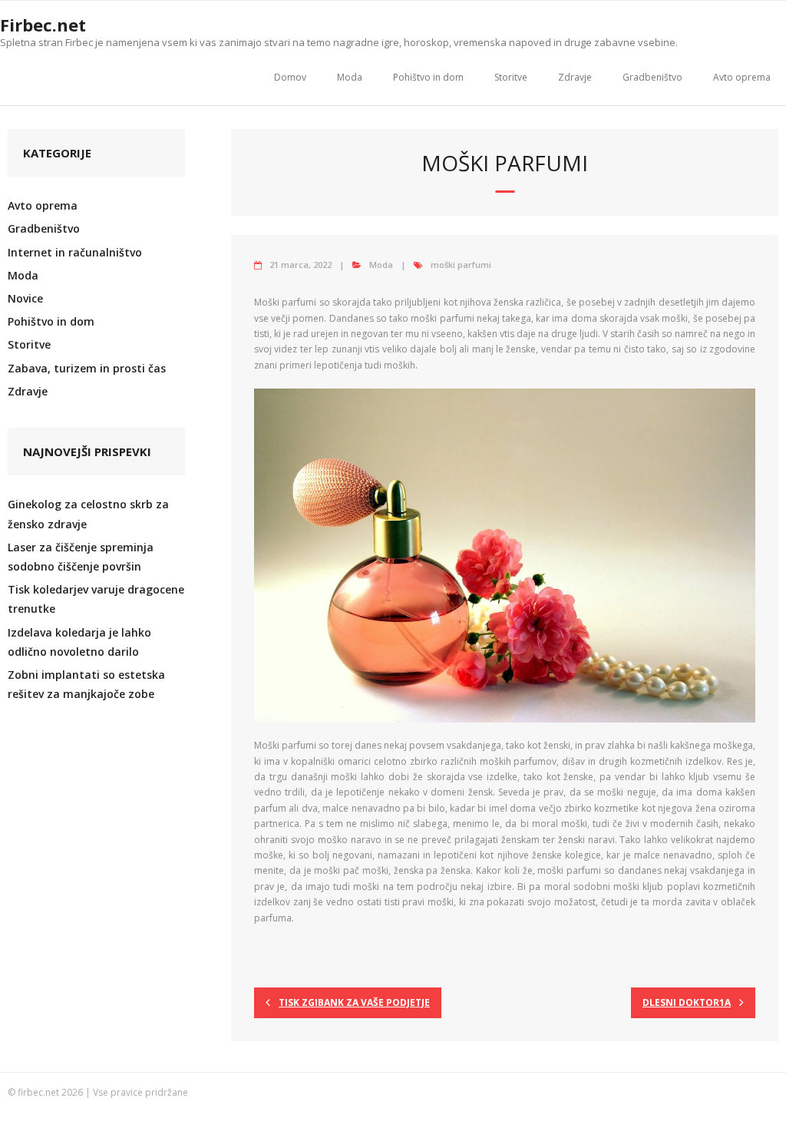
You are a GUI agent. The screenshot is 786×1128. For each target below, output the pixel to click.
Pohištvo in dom (428, 77)
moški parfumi (461, 264)
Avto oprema (742, 77)
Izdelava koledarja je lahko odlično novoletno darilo (79, 642)
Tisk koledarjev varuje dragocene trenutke (96, 599)
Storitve (510, 77)
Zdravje (575, 77)
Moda (349, 77)
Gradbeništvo (652, 77)
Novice (25, 298)
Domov (290, 77)
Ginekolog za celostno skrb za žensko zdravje (88, 514)
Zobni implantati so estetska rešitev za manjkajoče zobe (86, 684)
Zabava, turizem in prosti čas (87, 368)
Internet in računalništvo (75, 252)
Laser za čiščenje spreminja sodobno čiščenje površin (81, 557)
